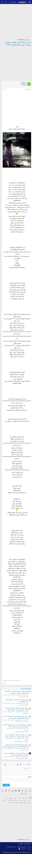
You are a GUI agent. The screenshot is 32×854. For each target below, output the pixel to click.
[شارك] (6, 89)
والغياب (8, 802)
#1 (3, 89)
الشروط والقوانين (21, 847)
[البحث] (2, 2)
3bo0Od (23, 83)
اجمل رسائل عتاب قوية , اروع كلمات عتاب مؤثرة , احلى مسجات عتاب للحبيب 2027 (16, 735)
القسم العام (25, 713)
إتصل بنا (29, 847)
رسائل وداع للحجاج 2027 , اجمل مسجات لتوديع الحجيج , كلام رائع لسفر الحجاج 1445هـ (15, 745)
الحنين (4, 800)
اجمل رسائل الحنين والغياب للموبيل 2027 (21, 802)
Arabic (20, 844)
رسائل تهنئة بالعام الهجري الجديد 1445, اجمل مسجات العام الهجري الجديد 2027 (15, 717)
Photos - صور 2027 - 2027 (21, 721)
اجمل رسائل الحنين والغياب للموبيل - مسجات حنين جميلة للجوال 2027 (17, 43)
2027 (27, 798)
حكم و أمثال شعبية (24, 696)
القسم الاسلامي (24, 750)
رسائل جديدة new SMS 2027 (21, 741)
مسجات (5, 798)
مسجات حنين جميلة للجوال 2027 (15, 800)
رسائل (25, 800)
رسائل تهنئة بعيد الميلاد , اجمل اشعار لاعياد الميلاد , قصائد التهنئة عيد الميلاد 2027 (16, 709)
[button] (29, 764)
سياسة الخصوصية (11, 847)
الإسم (29, 777)
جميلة (19, 798)
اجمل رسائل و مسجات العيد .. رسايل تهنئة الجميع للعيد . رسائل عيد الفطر (16, 692)
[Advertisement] (16, 21)
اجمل (23, 798)
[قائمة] (29, 2)
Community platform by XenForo (17, 852)
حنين (29, 800)
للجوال (15, 798)
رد (3, 683)
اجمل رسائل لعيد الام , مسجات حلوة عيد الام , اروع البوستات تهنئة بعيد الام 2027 (15, 725)
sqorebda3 (27, 844)
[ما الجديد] (5, 2)
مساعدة (29, 849)
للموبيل (10, 798)
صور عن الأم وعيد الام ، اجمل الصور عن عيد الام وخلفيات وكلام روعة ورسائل (16, 754)
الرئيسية (23, 849)
